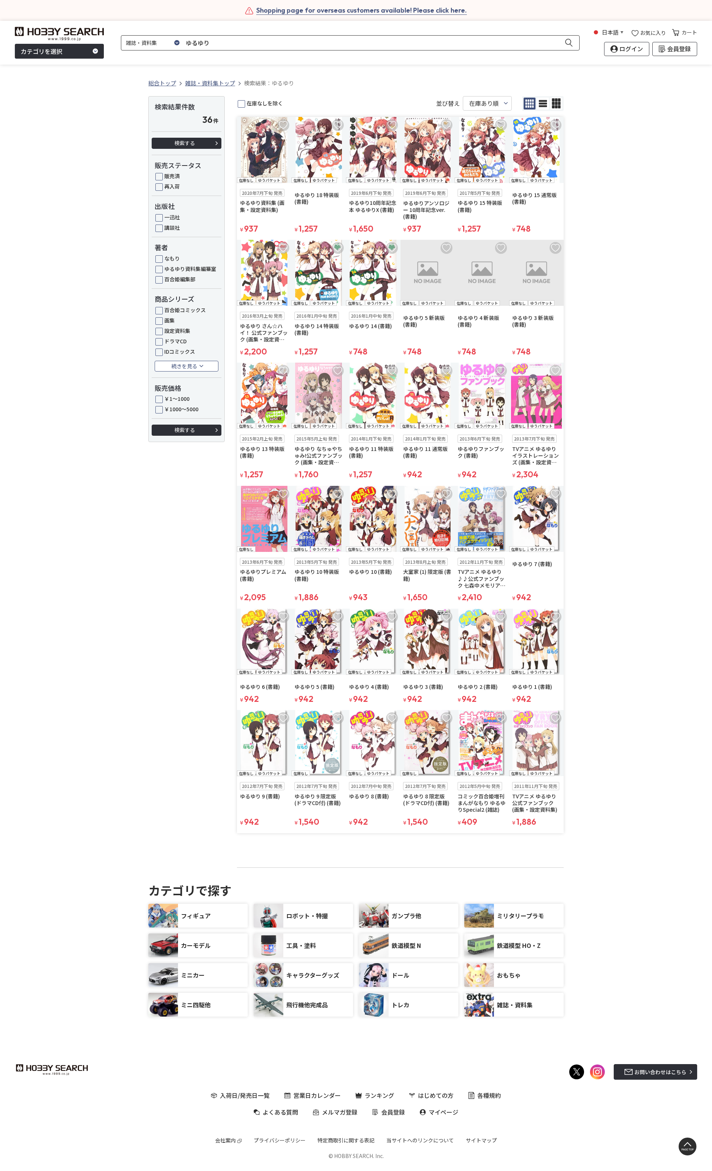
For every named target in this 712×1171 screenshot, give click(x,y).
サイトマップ (481, 1140)
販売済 (172, 176)
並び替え (448, 103)
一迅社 (172, 217)
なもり (172, 258)
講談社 (172, 227)
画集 (169, 320)
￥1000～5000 (181, 409)
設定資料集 (177, 330)
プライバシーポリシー (280, 1140)
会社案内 (225, 1140)
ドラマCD (175, 341)
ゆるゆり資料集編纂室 (190, 268)
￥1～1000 (176, 398)
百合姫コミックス (185, 310)
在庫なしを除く (265, 103)
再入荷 (172, 186)
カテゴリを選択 (41, 51)
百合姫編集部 (179, 279)
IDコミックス (179, 351)
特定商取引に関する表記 (346, 1140)
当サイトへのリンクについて (420, 1140)
